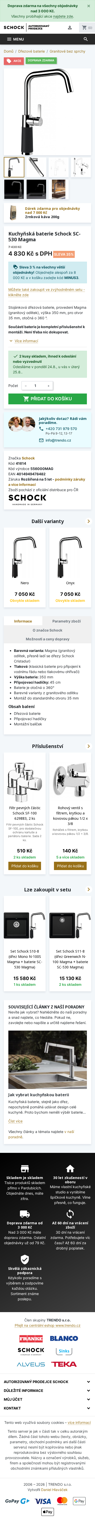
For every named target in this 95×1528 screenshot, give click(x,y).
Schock (28, 458)
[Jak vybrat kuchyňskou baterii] (47, 1060)
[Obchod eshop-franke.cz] (31, 1339)
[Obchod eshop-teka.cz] (64, 1364)
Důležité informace (23, 1390)
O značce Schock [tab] (47, 630)
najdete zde (63, 16)
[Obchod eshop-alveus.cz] (31, 1364)
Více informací (26, 341)
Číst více (15, 1121)
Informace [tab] (23, 621)
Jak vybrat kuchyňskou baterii (38, 1095)
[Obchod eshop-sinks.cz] (64, 1351)
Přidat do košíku (47, 399)
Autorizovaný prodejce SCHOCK (36, 1382)
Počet (13, 385)
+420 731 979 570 (61, 428)
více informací (79, 1422)
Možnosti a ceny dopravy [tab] (47, 639)
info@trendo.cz (58, 440)
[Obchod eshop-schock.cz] (31, 1351)
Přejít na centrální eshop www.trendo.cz (48, 1325)
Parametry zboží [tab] (66, 621)
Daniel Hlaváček (54, 1489)
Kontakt (12, 1408)
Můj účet (13, 1399)
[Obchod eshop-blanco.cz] (64, 1339)
